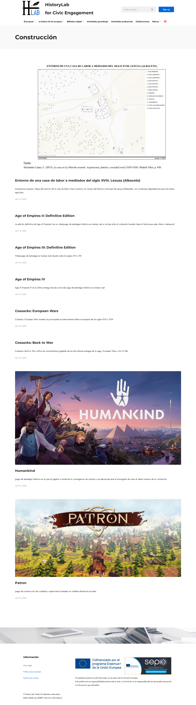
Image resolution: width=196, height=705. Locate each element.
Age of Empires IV (30, 279)
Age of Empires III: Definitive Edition (45, 247)
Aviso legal (27, 665)
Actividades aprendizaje (97, 21)
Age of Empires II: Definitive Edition (45, 216)
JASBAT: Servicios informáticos (49, 698)
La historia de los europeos (50, 21)
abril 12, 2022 (20, 199)
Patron (21, 583)
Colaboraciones (142, 21)
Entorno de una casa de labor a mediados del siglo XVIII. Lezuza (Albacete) (77, 180)
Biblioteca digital (74, 21)
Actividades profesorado (122, 21)
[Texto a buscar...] (152, 9)
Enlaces (155, 21)
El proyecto (29, 21)
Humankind (25, 471)
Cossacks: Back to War (34, 343)
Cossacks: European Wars (36, 311)
